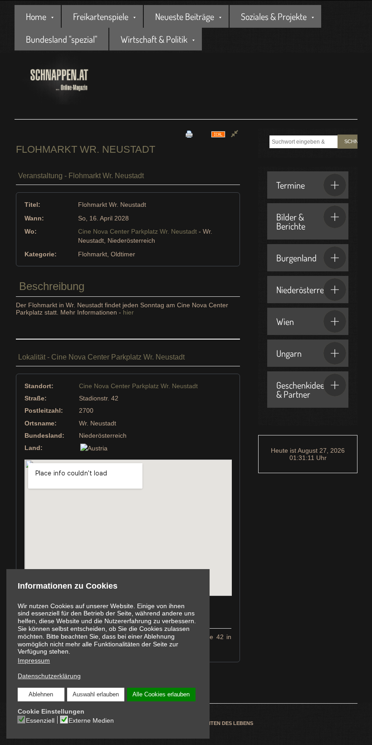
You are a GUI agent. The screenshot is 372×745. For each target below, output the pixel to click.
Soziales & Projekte (274, 16)
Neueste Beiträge (184, 16)
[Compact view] (234, 134)
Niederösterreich (305, 289)
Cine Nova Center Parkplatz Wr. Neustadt (137, 231)
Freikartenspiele (100, 16)
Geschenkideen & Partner (302, 389)
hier (128, 312)
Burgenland (296, 258)
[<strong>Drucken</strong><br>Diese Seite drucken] (189, 134)
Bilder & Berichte (290, 221)
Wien (285, 321)
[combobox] (303, 141)
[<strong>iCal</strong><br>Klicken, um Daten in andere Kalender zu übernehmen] (218, 134)
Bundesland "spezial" (61, 39)
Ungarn (289, 353)
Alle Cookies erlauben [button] (161, 694)
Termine (290, 185)
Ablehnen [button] (41, 694)
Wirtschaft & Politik (154, 39)
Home (36, 16)
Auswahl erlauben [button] (96, 694)
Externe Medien (91, 720)
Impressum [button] (34, 660)
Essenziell (40, 720)
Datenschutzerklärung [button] (49, 676)
